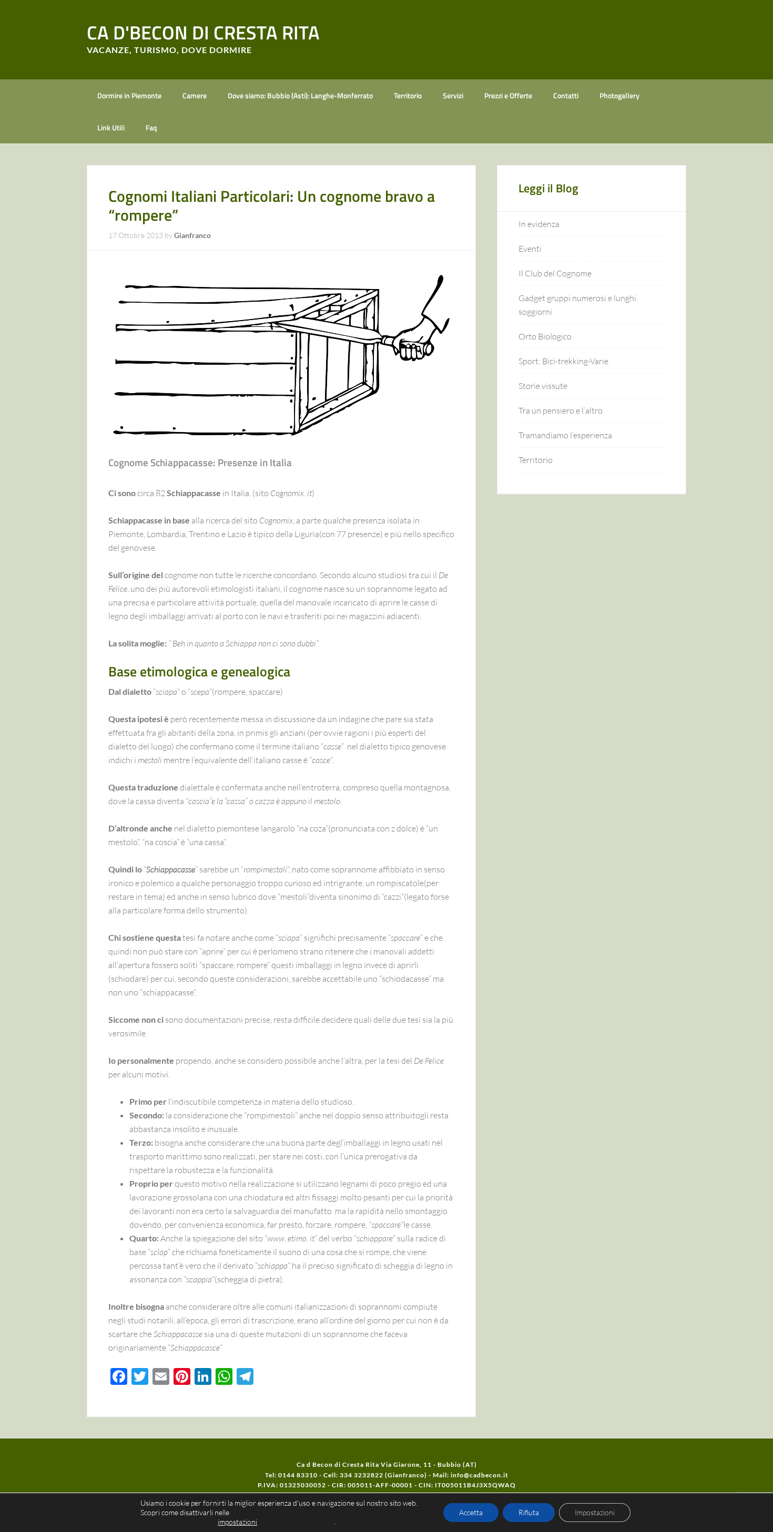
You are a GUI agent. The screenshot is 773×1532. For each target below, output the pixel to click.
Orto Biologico (545, 336)
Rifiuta (528, 1512)
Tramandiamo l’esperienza (565, 435)
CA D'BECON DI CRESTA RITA (203, 32)
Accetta (471, 1512)
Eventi (530, 248)
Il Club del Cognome (555, 273)
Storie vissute (542, 386)
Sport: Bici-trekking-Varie (563, 361)
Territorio (535, 460)
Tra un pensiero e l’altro (560, 410)
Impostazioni (595, 1512)
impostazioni (237, 1521)
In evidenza (539, 224)
